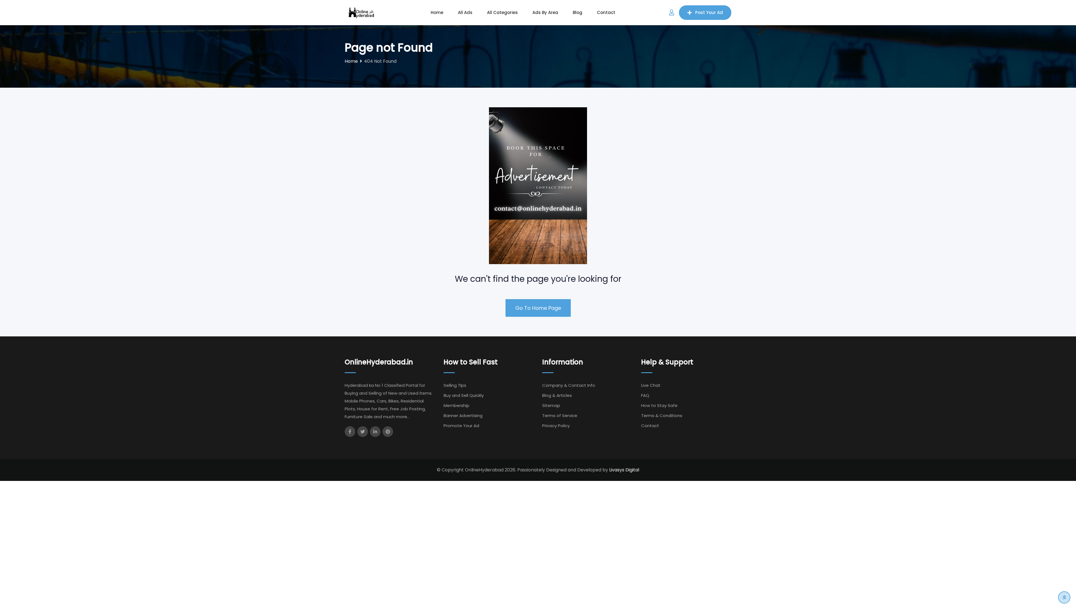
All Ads (465, 12)
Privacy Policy (556, 426)
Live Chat (650, 385)
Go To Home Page (538, 307)
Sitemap (551, 405)
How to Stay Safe (659, 405)
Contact (606, 12)
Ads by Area (545, 12)
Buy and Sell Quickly (464, 395)
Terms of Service (559, 415)
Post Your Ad (709, 12)
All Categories (502, 12)
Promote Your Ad (461, 426)
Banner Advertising (463, 415)
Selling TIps (455, 385)
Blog (577, 12)
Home (437, 12)
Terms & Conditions (661, 415)
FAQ (645, 395)
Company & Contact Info (568, 385)
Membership (456, 405)
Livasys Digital (624, 470)
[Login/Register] (671, 12)
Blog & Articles (557, 395)
